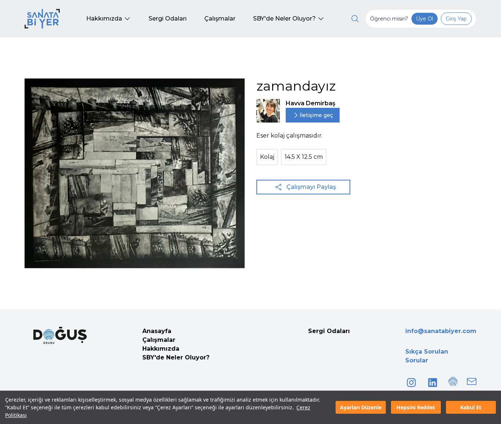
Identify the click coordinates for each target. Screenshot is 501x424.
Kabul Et (470, 407)
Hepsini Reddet (415, 407)
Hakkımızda (160, 348)
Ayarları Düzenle (360, 407)
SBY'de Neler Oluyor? (175, 357)
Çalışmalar (158, 339)
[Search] (355, 18)
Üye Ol (424, 18)
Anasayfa (156, 331)
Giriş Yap (456, 18)
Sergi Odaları (329, 331)
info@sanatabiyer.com (440, 331)
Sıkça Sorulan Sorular (426, 356)
